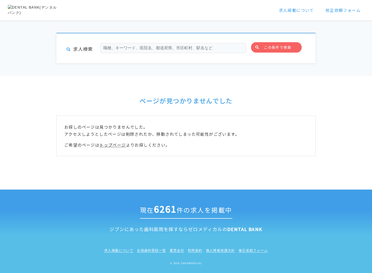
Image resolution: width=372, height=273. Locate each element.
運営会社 (177, 250)
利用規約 (195, 250)
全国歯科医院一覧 (151, 250)
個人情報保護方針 (220, 250)
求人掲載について (296, 10)
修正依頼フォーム (343, 10)
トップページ (112, 145)
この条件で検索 (277, 47)
